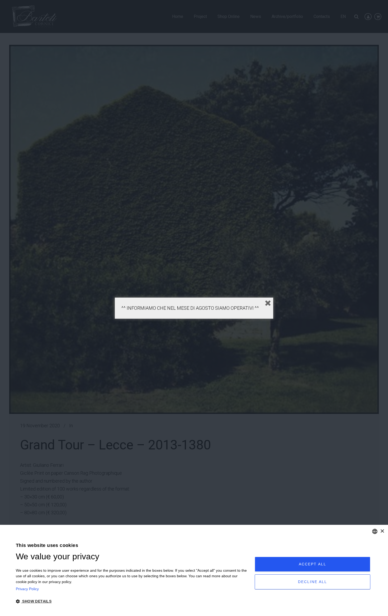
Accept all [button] (312, 564)
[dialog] (194, 570)
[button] (132, 601)
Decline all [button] (312, 582)
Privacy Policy (27, 589)
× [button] (382, 531)
